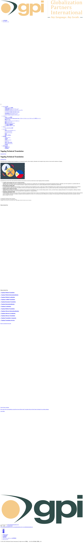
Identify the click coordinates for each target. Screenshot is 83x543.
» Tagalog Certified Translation (7, 299)
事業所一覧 (7, 147)
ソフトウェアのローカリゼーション (12, 111)
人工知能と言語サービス (10, 125)
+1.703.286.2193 (9, 525)
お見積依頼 (5, 20)
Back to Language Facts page (5, 323)
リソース (4, 129)
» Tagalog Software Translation (7, 315)
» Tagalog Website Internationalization (9, 294)
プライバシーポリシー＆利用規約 (9, 538)
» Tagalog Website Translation (7, 292)
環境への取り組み (8, 142)
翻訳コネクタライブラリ (10, 123)
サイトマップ (5, 539)
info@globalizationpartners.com (13, 524)
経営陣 (6, 144)
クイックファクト (8, 131)
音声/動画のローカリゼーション (11, 113)
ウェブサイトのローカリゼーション (12, 112)
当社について (7, 137)
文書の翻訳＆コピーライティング (12, 108)
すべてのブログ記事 (9, 127)
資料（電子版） (8, 135)
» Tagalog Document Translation (8, 301)
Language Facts (3, 153)
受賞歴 (6, 138)
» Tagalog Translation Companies (8, 318)
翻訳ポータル (7, 119)
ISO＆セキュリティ (9, 143)
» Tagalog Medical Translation (7, 308)
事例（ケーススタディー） (10, 130)
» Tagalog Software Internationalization (9, 311)
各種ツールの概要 (8, 117)
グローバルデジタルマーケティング (12, 114)
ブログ (4, 126)
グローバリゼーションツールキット (12, 120)
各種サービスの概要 (9, 107)
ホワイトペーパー (8, 132)
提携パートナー (8, 139)
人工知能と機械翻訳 (9, 124)
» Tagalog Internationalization (7, 304)
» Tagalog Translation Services (7, 320)
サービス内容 (5, 106)
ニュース (7, 141)
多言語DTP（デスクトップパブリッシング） (14, 110)
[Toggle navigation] (0, 104)
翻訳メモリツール (8, 121)
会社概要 (4, 136)
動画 (6, 133)
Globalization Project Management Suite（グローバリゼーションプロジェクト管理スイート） (23, 118)
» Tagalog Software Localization (7, 313)
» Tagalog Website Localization (7, 297)
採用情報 (7, 148)
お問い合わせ (5, 145)
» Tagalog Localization (5, 306)
